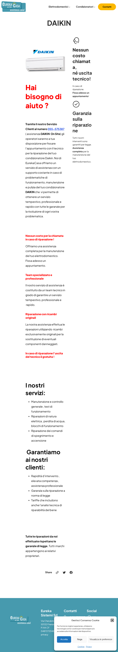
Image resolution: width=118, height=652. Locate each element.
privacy (44, 634)
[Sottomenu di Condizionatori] (94, 6)
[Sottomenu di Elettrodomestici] (69, 6)
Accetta (64, 639)
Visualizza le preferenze (101, 639)
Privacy (89, 647)
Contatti (107, 6)
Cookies (81, 647)
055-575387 (56, 129)
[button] (112, 620)
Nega (79, 639)
